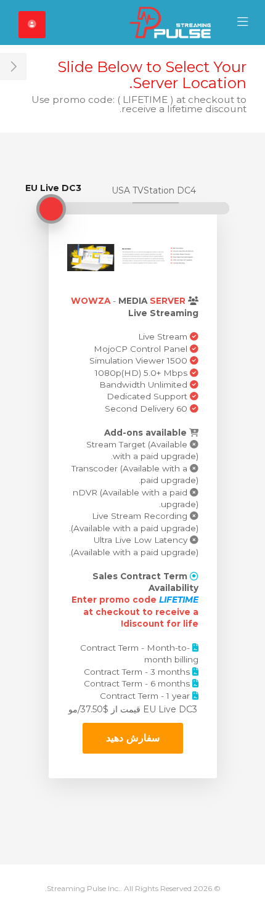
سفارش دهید (133, 738)
